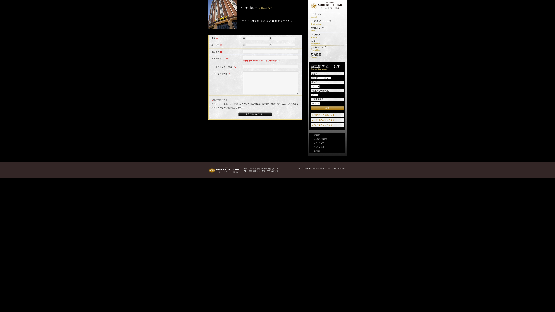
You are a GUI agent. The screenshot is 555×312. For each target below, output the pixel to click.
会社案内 (317, 135)
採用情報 (317, 151)
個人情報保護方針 (321, 139)
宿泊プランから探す (323, 125)
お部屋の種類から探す (324, 120)
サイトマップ (319, 143)
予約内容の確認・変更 (324, 115)
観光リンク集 (319, 147)
